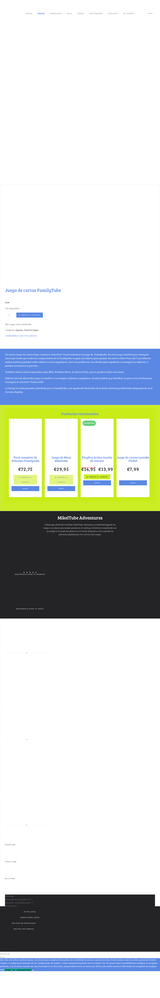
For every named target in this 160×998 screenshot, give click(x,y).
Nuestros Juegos (31, 330)
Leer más (133, 477)
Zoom (25, 488)
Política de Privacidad (24, 923)
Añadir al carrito (31, 315)
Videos (80, 13)
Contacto (113, 13)
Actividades (96, 13)
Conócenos (56, 13)
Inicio (29, 13)
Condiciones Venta (30, 917)
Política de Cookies (24, 929)
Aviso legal (30, 912)
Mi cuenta (128, 13)
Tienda (41, 13)
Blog (69, 13)
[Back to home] (18, 13)
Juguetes (19, 330)
